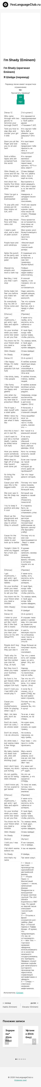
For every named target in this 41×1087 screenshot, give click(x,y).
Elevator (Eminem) (30, 1005)
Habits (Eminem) (10, 1005)
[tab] (16, 1059)
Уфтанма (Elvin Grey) (30, 1034)
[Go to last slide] (7, 1042)
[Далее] (34, 1042)
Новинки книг (20, 1080)
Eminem (19, 993)
